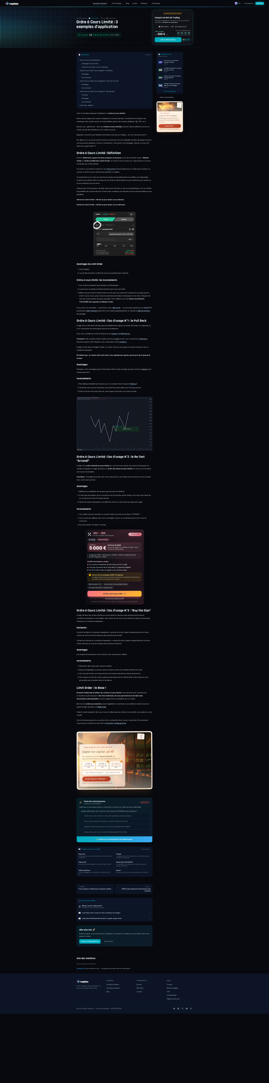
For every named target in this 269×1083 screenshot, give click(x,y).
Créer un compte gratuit (90, 941)
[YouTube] (186, 1008)
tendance (123, 342)
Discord (139, 984)
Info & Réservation (168, 40)
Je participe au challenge (96, 779)
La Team (139, 992)
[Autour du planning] (148, 3)
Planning (144, 3)
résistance (143, 339)
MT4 (146, 308)
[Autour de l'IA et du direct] (122, 3)
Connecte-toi (81, 968)
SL (137, 121)
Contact (169, 984)
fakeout (133, 384)
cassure (145, 369)
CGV (168, 992)
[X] (182, 1008)
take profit (116, 308)
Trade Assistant (91, 311)
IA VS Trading (116, 3)
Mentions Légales (172, 988)
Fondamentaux (94, 18)
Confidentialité (171, 995)
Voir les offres (108, 941)
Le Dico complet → (146, 849)
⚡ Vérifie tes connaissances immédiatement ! (114, 839)
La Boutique (156, 3)
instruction (111, 169)
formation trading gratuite (116, 723)
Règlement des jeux (173, 999)
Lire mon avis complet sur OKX (114, 598)
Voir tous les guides (170, 91)
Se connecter (249, 3)
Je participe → (170, 126)
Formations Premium (113, 988)
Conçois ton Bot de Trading (167, 17)
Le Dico (135, 3)
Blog (127, 3)
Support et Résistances (121, 334)
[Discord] (174, 1008)
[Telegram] (178, 1008)
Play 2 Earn (140, 988)
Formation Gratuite (100, 3)
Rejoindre (260, 3)
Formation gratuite (81, 18)
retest (117, 339)
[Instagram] (191, 1008)
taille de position (143, 311)
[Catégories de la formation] (108, 3)
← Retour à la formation (166, 97)
